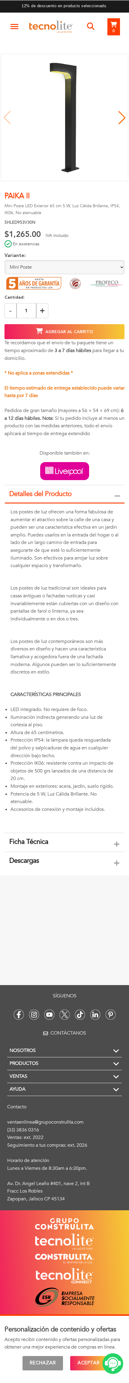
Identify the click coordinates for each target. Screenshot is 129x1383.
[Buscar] (90, 26)
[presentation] (64, 668)
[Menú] (14, 26)
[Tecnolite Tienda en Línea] (51, 28)
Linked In (95, 1014)
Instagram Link (34, 1014)
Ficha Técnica (28, 841)
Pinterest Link (110, 1014)
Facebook (18, 1014)
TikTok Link (80, 1014)
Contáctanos (68, 1033)
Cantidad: (14, 297)
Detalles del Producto (40, 493)
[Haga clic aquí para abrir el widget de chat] (112, 1363)
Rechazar (43, 1363)
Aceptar (88, 1363)
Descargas (24, 860)
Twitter (64, 1014)
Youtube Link (49, 1014)
